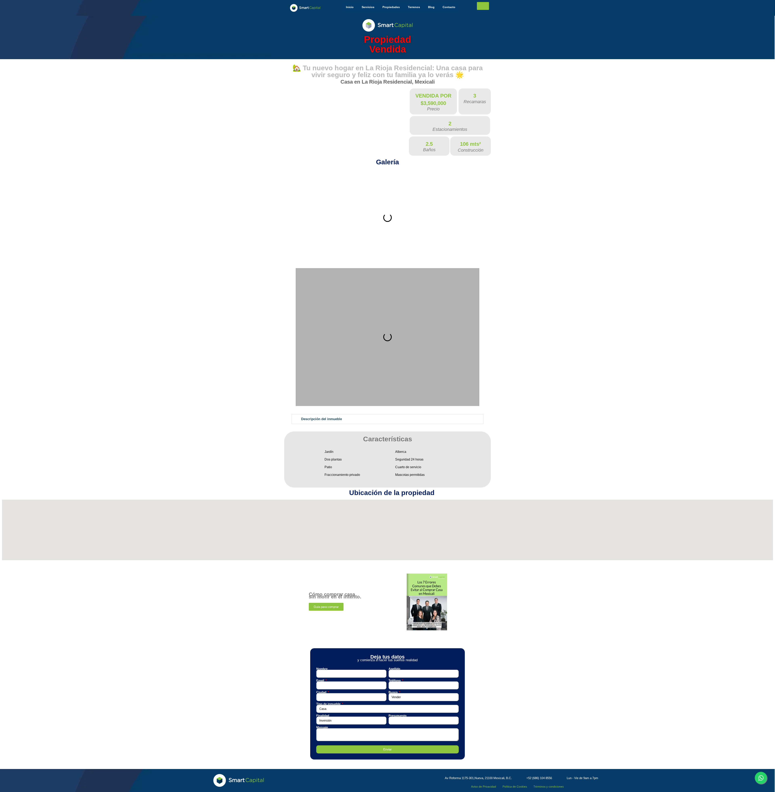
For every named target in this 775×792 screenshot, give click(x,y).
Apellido (394, 669)
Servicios (368, 7)
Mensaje (322, 727)
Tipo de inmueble (328, 704)
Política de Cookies (515, 786)
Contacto (449, 7)
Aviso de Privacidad (483, 786)
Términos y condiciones (548, 786)
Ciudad (321, 692)
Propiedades (391, 7)
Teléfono (395, 680)
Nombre (322, 669)
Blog (431, 7)
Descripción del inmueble (321, 419)
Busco (393, 692)
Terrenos (414, 7)
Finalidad (322, 715)
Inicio (350, 7)
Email (320, 680)
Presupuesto (397, 715)
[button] (300, 217)
